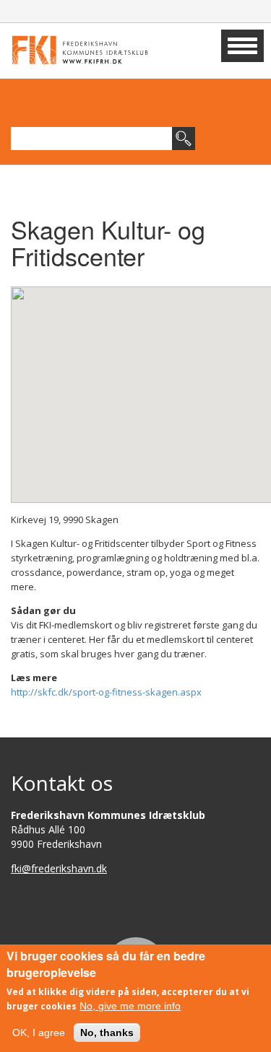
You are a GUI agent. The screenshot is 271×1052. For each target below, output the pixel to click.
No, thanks (107, 1032)
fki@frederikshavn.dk (59, 868)
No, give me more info (130, 1006)
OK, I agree (38, 1032)
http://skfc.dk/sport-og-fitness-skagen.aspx (106, 691)
